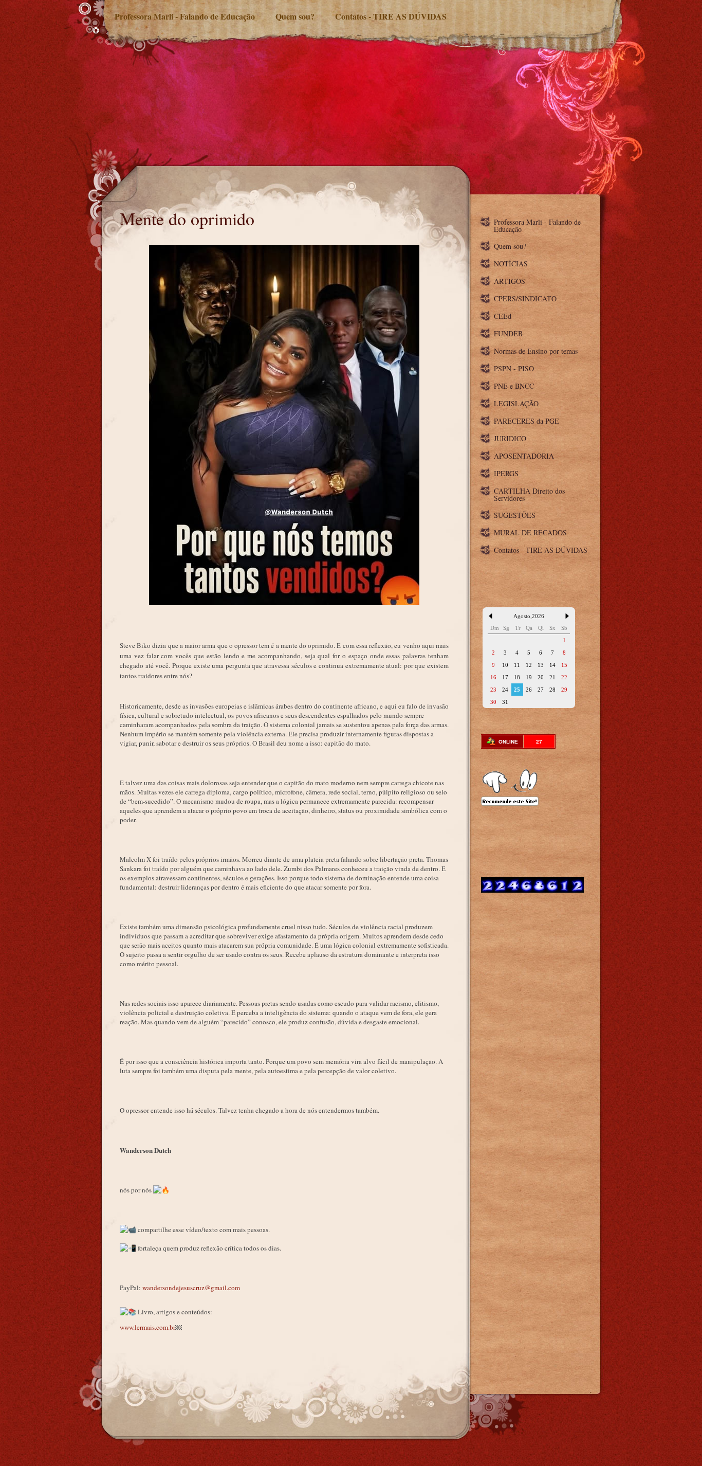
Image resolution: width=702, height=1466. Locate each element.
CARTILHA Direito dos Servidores (529, 494)
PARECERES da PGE (526, 421)
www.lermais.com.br (147, 1327)
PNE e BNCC (514, 386)
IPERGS (506, 473)
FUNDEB (508, 333)
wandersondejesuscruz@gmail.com (191, 1287)
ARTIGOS (509, 281)
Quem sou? (295, 16)
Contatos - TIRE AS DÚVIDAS (391, 16)
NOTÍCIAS (511, 263)
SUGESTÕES (514, 515)
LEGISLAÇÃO (516, 403)
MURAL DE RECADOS (530, 532)
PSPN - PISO (514, 368)
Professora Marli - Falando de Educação (185, 16)
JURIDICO (510, 438)
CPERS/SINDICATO (525, 298)
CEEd (502, 316)
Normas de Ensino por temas (536, 351)
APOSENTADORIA (524, 456)
